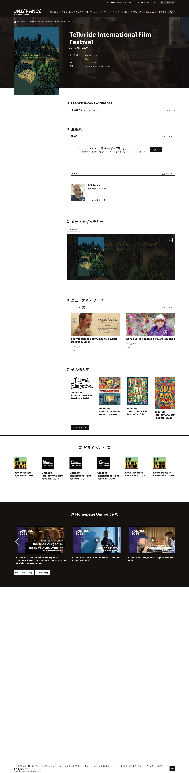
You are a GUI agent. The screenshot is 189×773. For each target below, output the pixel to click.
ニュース (67, 12)
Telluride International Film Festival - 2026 (82, 395)
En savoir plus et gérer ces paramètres (27, 771)
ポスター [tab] (73, 229)
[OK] (172, 768)
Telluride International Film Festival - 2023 (165, 415)
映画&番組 (54, 12)
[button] (171, 240)
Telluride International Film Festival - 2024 (137, 411)
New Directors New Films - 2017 (24, 474)
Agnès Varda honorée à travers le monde (150, 338)
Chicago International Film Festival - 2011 (80, 475)
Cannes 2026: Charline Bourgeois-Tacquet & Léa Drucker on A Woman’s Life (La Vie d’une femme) (38, 560)
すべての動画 (42, 573)
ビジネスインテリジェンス (130, 12)
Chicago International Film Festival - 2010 (108, 475)
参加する (162, 12)
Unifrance (150, 12)
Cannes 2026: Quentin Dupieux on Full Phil (149, 559)
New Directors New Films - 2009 (164, 474)
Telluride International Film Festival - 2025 (109, 411)
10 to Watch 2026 (143, 2)
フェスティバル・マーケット (87, 12)
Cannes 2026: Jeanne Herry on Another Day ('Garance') (93, 559)
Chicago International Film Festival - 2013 (52, 475)
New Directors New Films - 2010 (135, 474)
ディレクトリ (109, 12)
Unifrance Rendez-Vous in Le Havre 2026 (119, 2)
